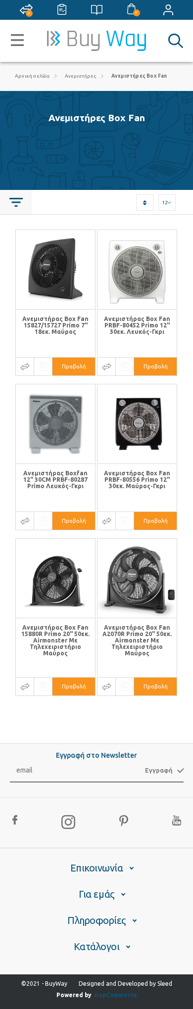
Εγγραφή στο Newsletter (96, 755)
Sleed (164, 983)
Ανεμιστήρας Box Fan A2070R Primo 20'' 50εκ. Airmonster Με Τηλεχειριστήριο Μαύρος (137, 640)
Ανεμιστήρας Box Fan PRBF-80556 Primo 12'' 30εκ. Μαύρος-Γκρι (137, 479)
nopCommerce (116, 995)
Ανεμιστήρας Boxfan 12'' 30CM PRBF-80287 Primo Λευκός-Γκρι (55, 479)
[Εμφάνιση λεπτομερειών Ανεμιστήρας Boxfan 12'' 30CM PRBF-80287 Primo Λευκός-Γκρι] (55, 423)
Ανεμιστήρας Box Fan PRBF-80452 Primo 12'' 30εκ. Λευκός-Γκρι (137, 325)
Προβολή (74, 366)
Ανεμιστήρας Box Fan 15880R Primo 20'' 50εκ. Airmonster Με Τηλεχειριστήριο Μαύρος (55, 640)
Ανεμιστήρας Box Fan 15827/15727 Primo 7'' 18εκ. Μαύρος (55, 325)
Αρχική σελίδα (32, 76)
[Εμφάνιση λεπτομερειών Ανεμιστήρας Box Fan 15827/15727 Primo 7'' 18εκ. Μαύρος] (55, 269)
